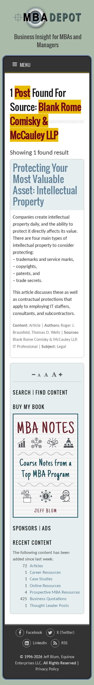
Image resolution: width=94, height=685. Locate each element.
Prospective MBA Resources (55, 592)
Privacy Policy (47, 669)
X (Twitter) (65, 633)
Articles (36, 566)
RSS (64, 643)
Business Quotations (48, 599)
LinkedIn (40, 643)
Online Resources (45, 586)
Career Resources (45, 572)
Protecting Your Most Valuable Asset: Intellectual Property (45, 184)
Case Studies (41, 579)
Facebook (34, 633)
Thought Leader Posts (49, 606)
